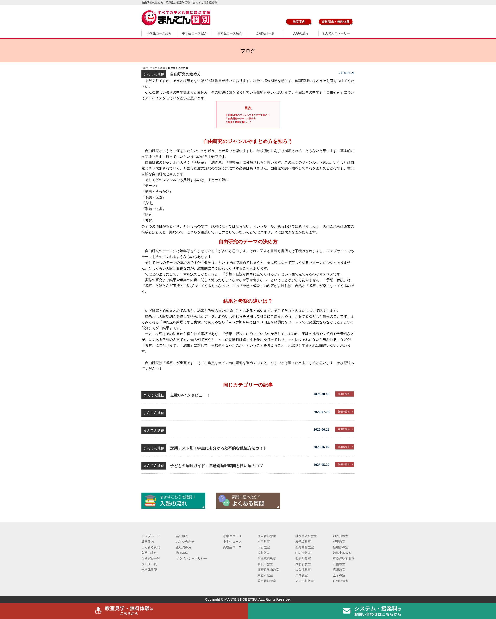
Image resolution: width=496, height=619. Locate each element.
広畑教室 (339, 569)
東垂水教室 (265, 575)
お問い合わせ (185, 541)
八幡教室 (339, 564)
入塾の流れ (300, 33)
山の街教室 (303, 553)
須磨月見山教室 (268, 569)
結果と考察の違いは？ (238, 122)
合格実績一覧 (265, 33)
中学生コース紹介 (194, 33)
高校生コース (232, 547)
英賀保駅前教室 (344, 558)
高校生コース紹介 (229, 33)
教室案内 (147, 541)
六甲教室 (263, 541)
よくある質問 (150, 547)
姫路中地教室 (342, 553)
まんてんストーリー (336, 33)
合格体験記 (149, 569)
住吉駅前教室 (266, 536)
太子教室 (339, 575)
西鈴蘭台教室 (304, 547)
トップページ (150, 536)
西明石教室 (303, 564)
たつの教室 (340, 581)
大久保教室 (303, 569)
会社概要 (182, 536)
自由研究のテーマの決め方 (241, 118)
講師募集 (182, 553)
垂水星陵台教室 (306, 536)
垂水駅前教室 (266, 581)
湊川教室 (263, 553)
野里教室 (339, 541)
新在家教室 (340, 547)
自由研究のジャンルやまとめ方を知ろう (248, 115)
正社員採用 (183, 547)
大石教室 (263, 547)
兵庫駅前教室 (266, 558)
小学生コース (232, 536)
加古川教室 (340, 536)
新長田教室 (265, 564)
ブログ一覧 (149, 564)
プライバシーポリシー (191, 558)
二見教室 (301, 575)
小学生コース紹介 (159, 33)
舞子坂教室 (303, 541)
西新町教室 (303, 558)
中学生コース (232, 541)
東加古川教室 (304, 581)
